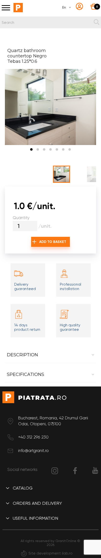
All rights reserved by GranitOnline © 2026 (50, 543)
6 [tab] (63, 149)
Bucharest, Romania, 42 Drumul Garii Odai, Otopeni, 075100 (53, 420)
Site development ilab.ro (50, 553)
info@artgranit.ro (33, 450)
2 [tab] (38, 149)
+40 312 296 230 (33, 437)
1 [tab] (31, 149)
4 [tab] (50, 149)
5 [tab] (57, 149)
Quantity (21, 217)
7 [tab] (69, 149)
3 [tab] (44, 149)
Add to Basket (52, 242)
